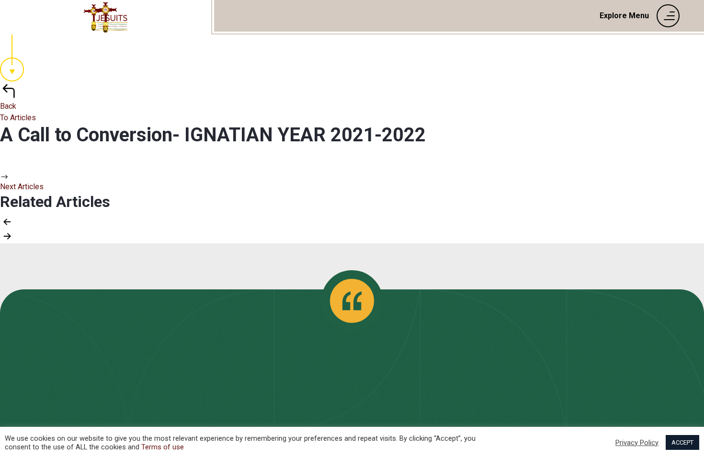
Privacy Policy (637, 442)
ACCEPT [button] (682, 442)
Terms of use (162, 447)
